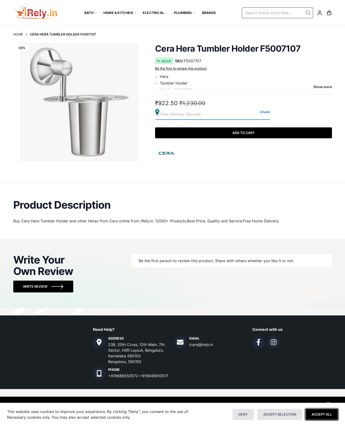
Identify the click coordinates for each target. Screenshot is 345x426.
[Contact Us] (99, 342)
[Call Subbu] (99, 373)
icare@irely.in (201, 344)
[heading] (172, 204)
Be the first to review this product (181, 68)
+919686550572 (123, 375)
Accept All (322, 414)
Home (18, 34)
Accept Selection (279, 414)
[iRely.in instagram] (273, 342)
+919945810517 (153, 375)
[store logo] (36, 12)
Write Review (35, 286)
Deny (243, 414)
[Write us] (180, 342)
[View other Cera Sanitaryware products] (166, 152)
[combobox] (277, 12)
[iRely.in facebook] (258, 342)
